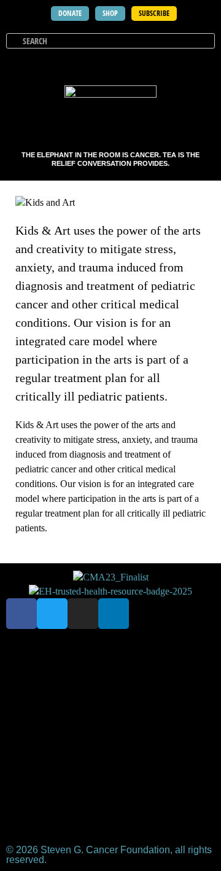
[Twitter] (52, 613)
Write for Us (54, 711)
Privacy (123, 711)
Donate (111, 740)
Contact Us (145, 683)
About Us (99, 655)
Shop (40, 655)
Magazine (72, 683)
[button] (204, 64)
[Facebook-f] (21, 613)
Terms (180, 711)
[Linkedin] (113, 613)
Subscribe (170, 655)
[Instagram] (83, 613)
